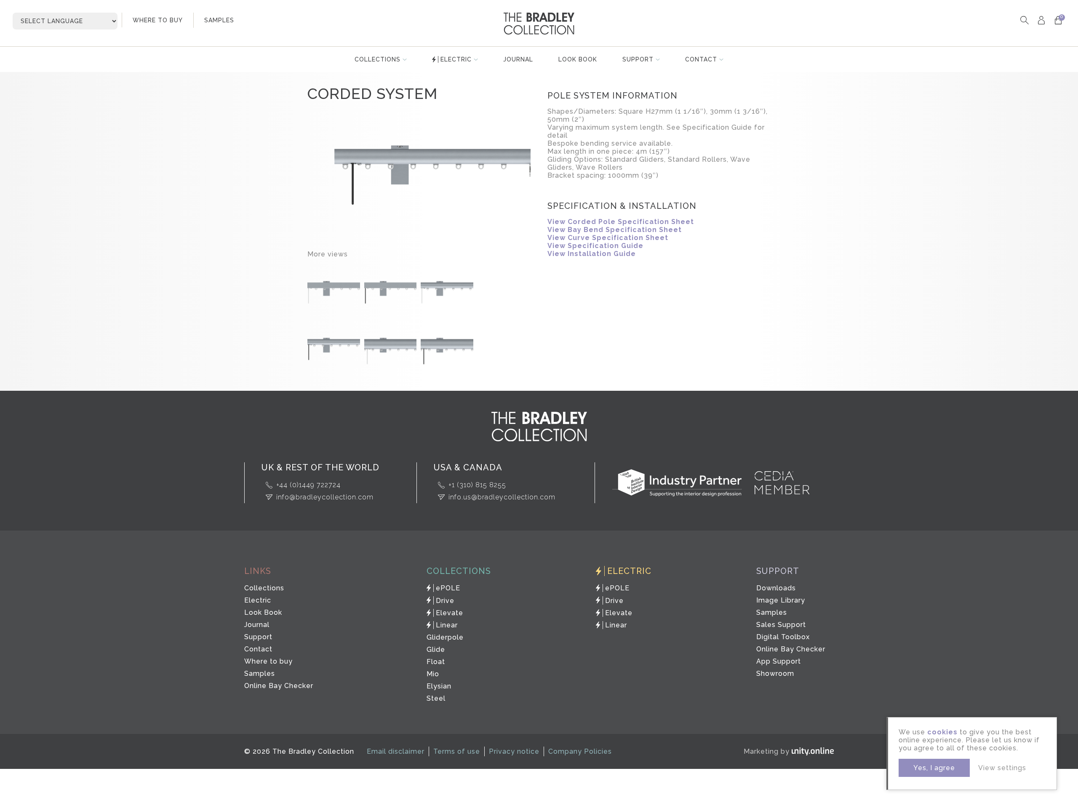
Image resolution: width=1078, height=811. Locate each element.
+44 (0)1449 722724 (308, 485)
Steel (436, 698)
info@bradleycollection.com (325, 497)
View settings (1002, 768)
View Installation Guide (591, 254)
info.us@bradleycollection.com (501, 497)
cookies (942, 732)
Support (638, 59)
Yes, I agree (934, 768)
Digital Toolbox (783, 637)
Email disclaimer (395, 751)
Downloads (776, 588)
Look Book (577, 59)
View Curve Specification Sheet (607, 238)
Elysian (439, 686)
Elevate (449, 613)
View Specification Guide (595, 246)
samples (219, 20)
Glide (436, 650)
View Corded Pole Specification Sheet (620, 222)
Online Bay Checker (278, 686)
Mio (433, 674)
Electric (456, 59)
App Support (778, 661)
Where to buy (268, 661)
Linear (447, 625)
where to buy (158, 20)
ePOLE (448, 588)
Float (436, 662)
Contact (701, 59)
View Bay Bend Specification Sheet (614, 230)
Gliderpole (445, 637)
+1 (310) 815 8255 (477, 485)
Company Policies (580, 751)
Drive (445, 601)
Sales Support (781, 625)
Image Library (780, 600)
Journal (518, 59)
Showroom (775, 674)
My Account (1041, 20)
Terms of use (456, 751)
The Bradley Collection (539, 24)
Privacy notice (514, 751)
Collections (377, 59)
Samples (259, 674)
